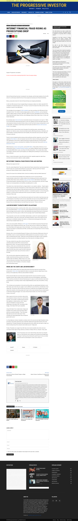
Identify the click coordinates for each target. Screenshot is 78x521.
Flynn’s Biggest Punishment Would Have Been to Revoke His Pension (42, 481)
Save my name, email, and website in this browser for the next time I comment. (23, 451)
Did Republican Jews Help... (64, 128)
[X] (67, 12)
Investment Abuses (13, 25)
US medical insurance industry (21, 148)
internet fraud (18, 119)
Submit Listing (31, 0)
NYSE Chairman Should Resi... (64, 155)
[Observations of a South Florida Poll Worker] (62, 187)
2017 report (25, 223)
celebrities (37, 112)
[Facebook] (63, 12)
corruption (11, 23)
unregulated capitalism (26, 25)
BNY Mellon (30, 146)
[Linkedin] (18, 401)
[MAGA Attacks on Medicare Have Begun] (27, 413)
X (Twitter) (35, 347)
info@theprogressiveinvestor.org (34, 515)
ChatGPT (12, 347)
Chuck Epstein (10, 33)
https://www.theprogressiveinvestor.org (21, 383)
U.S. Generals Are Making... (64, 120)
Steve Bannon (14, 138)
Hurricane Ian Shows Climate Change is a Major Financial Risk (15, 375)
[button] (70, 12)
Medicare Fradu (19, 25)
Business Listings (25, 0)
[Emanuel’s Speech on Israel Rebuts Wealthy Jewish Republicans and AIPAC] (56, 223)
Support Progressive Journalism (13, 72)
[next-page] (9, 423)
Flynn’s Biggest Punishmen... (64, 138)
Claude (23, 347)
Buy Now (61, 111)
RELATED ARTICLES (10, 406)
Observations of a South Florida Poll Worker (60, 195)
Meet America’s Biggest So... (64, 146)
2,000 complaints (24, 110)
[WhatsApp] (16, 36)
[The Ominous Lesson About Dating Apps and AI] (56, 218)
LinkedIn (12, 350)
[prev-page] (7, 423)
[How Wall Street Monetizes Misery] (13, 413)
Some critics (15, 271)
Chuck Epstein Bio (16, 12)
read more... (9, 487)
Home (8, 12)
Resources (24, 12)
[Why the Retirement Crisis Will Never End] (42, 413)
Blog (20, 0)
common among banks (18, 146)
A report (19, 209)
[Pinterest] (13, 36)
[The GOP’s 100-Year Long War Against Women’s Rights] (31, 476)
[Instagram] (65, 12)
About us (17, 0)
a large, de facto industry (29, 179)
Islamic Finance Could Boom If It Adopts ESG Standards (40, 375)
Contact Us (31, 12)
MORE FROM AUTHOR (19, 406)
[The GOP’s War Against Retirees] (32, 470)
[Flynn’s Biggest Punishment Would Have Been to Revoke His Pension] (32, 481)
